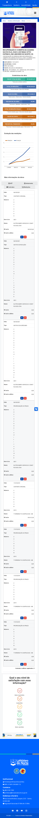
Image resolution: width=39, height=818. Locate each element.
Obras (23, 21)
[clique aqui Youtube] (21, 810)
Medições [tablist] (27, 187)
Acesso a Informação (14, 21)
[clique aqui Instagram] (26, 810)
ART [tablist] (11, 183)
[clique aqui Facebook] (17, 810)
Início (4, 21)
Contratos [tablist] (11, 187)
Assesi (13, 815)
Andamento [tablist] (29, 183)
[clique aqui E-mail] (12, 810)
